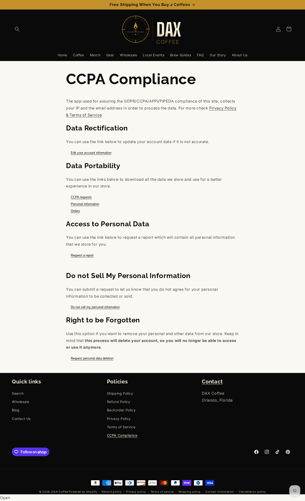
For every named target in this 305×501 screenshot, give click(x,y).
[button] (17, 29)
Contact (212, 382)
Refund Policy (118, 402)
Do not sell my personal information (95, 307)
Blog (15, 410)
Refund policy (111, 491)
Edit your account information (91, 153)
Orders (75, 211)
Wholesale (20, 402)
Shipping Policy (120, 393)
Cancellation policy (252, 491)
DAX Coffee (59, 491)
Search (18, 393)
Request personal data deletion (92, 358)
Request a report (82, 255)
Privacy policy (136, 491)
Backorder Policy (121, 410)
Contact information (219, 491)
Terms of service (162, 491)
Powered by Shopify (83, 491)
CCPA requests (81, 197)
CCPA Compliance (122, 435)
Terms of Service (121, 427)
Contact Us (21, 419)
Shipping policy (189, 491)
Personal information (85, 204)
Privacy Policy (119, 419)
